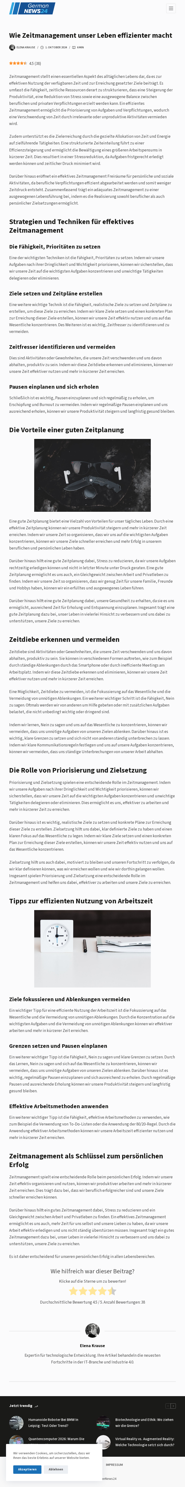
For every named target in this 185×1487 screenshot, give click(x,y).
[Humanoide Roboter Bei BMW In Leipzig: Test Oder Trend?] (16, 1423)
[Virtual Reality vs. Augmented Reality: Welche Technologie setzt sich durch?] (103, 1442)
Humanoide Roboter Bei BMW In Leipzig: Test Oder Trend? (53, 1422)
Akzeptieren (27, 1469)
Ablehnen (56, 1469)
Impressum (114, 1465)
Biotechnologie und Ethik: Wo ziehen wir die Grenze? (144, 1422)
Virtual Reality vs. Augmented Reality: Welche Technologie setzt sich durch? (144, 1442)
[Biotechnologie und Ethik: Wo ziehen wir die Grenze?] (103, 1423)
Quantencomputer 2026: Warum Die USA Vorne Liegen (56, 1442)
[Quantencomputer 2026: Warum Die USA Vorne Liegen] (16, 1442)
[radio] (73, 1292)
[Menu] (171, 8)
